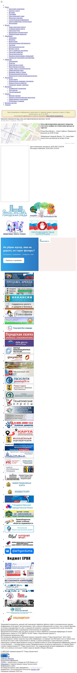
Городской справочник (16, 9)
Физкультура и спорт (16, 65)
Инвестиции (13, 41)
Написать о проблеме (14, 260)
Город (7, 7)
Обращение (5, 664)
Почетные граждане (16, 18)
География (12, 14)
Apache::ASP (35, 669)
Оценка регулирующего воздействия (21, 58)
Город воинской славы (16, 16)
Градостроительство (16, 54)
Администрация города (17, 29)
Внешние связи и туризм (17, 72)
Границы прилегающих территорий (21, 56)
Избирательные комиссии (17, 34)
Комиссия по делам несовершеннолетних (23, 76)
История (12, 12)
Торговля (12, 45)
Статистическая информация (19, 20)
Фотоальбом (13, 23)
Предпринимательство (16, 47)
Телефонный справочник (17, 88)
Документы (9, 77)
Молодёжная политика (16, 67)
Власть (7, 25)
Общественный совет (16, 70)
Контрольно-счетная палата (18, 32)
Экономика (9, 36)
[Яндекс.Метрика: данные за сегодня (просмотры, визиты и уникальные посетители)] (7, 659)
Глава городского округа (17, 27)
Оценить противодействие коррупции (22, 97)
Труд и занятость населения (18, 50)
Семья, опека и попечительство (19, 68)
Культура (12, 63)
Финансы (12, 39)
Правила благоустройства (17, 83)
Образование (13, 61)
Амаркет (8, 105)
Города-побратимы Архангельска (20, 21)
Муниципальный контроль (18, 74)
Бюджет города (14, 49)
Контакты (8, 86)
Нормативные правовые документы (21, 81)
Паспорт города (14, 11)
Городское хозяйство (16, 52)
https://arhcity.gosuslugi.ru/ (54, 116)
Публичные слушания (16, 101)
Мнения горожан (15, 96)
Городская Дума (14, 30)
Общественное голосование (18, 99)
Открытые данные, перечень (18, 85)
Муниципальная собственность (19, 43)
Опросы (7, 94)
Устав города (13, 79)
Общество (8, 59)
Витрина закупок (11, 103)
